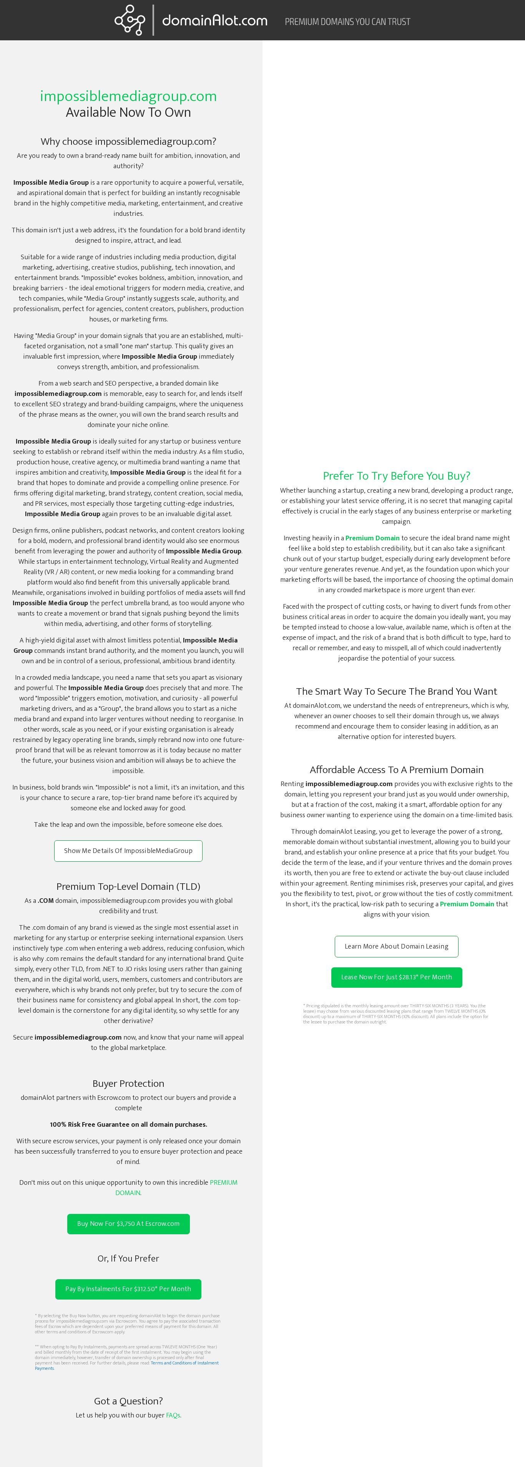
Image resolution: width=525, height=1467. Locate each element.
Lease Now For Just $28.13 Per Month (396, 977)
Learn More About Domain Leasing (397, 946)
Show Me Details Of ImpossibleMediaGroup (128, 851)
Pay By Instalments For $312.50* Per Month (128, 1289)
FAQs (173, 1415)
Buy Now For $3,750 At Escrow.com (128, 1224)
